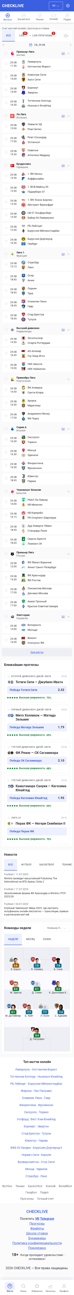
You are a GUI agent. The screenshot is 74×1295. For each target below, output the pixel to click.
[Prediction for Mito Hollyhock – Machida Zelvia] (37, 722)
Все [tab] (8, 35)
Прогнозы (27, 1198)
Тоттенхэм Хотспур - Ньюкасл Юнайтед (36, 1076)
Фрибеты (37, 1228)
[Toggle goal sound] (66, 35)
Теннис (20, 1186)
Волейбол (65, 1186)
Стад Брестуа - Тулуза (36, 1133)
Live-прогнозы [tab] (43, 34)
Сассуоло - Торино (36, 1112)
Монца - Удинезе (36, 1169)
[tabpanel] (37, 352)
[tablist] (31, 35)
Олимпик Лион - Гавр (36, 1098)
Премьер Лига (25, 552)
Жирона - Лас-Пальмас (36, 1090)
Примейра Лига (25, 377)
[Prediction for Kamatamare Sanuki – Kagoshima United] (37, 793)
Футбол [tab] (26, 864)
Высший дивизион (27, 328)
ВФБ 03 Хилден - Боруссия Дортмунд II (36, 1147)
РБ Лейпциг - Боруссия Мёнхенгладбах (36, 1083)
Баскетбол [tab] (46, 864)
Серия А (21, 427)
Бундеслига (23, 163)
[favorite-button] (6, 53)
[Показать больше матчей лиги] (63, 53)
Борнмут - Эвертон (36, 1126)
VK (37, 1219)
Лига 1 (20, 252)
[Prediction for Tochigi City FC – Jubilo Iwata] (37, 687)
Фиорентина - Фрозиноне (36, 1105)
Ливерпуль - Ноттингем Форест (36, 1069)
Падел (44, 1192)
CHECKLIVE (13, 5)
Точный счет (45, 1198)
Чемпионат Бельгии (28, 489)
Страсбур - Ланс (36, 1176)
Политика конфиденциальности (37, 1243)
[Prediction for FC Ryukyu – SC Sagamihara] (37, 757)
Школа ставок (37, 1233)
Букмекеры (37, 1238)
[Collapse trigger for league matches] (68, 53)
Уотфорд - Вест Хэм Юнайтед (36, 1119)
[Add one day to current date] (3, 44)
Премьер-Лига (25, 51)
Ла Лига (21, 114)
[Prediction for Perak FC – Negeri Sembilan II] (37, 828)
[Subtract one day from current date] (70, 44)
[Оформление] (68, 6)
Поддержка (37, 1248)
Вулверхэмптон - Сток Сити (36, 1162)
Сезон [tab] (47, 939)
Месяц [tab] (30, 939)
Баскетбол (35, 1186)
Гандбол (31, 1192)
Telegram (47, 1219)
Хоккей (51, 1186)
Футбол (7, 1186)
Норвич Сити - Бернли (36, 1154)
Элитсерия (23, 615)
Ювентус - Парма (36, 1140)
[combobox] (56, 6)
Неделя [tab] (13, 939)
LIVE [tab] (22, 34)
